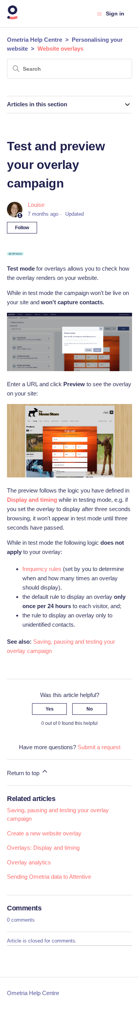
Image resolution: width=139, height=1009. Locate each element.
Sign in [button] (115, 13)
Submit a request (99, 747)
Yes (50, 709)
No (89, 709)
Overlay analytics (29, 862)
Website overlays (60, 48)
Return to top (24, 773)
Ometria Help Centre (34, 39)
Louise (36, 204)
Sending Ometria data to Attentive (49, 876)
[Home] (12, 17)
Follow (22, 227)
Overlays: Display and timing (43, 847)
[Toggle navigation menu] (99, 14)
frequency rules (41, 569)
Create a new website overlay (44, 833)
